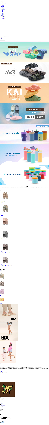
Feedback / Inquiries (3, 405)
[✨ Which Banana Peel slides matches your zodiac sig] (6, 378)
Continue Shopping (3, 418)
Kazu (2, 4)
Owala (2, 17)
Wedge (3, 8)
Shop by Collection (3, 9)
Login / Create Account (3, 398)
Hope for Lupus (3, 14)
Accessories (3, 18)
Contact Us (2, 406)
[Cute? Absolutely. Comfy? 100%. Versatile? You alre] (18, 378)
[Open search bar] (1, 36)
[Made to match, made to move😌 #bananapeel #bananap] (43, 378)
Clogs (2, 7)
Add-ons (2, 15)
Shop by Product (2, 6)
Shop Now (1, 270)
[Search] (1, 37)
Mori (2, 1)
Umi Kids (3, 5)
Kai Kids (3, 2)
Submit (0, 410)
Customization (3, 16)
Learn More (1, 371)
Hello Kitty (3, 13)
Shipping (2, 399)
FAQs (1, 402)
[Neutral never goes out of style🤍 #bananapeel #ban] (31, 378)
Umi (2, 12)
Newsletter (2, 403)
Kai (2, 10)
